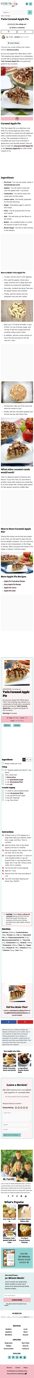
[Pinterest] (13, 1196)
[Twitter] (21, 1196)
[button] (27, 4)
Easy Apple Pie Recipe (12, 584)
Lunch (25, 1329)
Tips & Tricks (25, 1343)
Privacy (26, 1367)
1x (24, 759)
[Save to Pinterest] (9, 32)
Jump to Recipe (14, 43)
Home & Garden (8, 1349)
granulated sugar (16, 779)
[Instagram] (17, 1196)
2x (27, 759)
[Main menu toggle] (30, 4)
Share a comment (18, 27)
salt (11, 784)
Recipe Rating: (8, 1107)
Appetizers (8, 1332)
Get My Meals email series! (24, 1258)
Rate (17, 725)
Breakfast (8, 1329)
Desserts (25, 1335)
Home (2, 16)
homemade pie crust (12, 185)
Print (8, 725)
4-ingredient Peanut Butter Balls (23, 1070)
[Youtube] (26, 1196)
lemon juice (11, 777)
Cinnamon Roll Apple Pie (23, 146)
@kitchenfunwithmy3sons (17, 1013)
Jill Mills (11, 37)
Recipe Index (8, 1343)
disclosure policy (13, 50)
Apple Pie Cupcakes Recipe (14, 581)
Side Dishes (8, 1335)
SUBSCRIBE (17, 1300)
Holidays (8, 1346)
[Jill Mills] (3, 37)
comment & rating (16, 1010)
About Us (25, 1346)
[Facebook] (8, 1196)
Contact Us (25, 1349)
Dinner (25, 1332)
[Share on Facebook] (25, 32)
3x (30, 759)
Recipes (8, 16)
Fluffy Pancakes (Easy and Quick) (9, 1069)
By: (7, 37)
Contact (17, 1367)
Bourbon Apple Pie (13, 148)
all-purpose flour (16, 782)
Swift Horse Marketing (17, 1373)
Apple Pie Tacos (10, 587)
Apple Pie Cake (10, 591)
